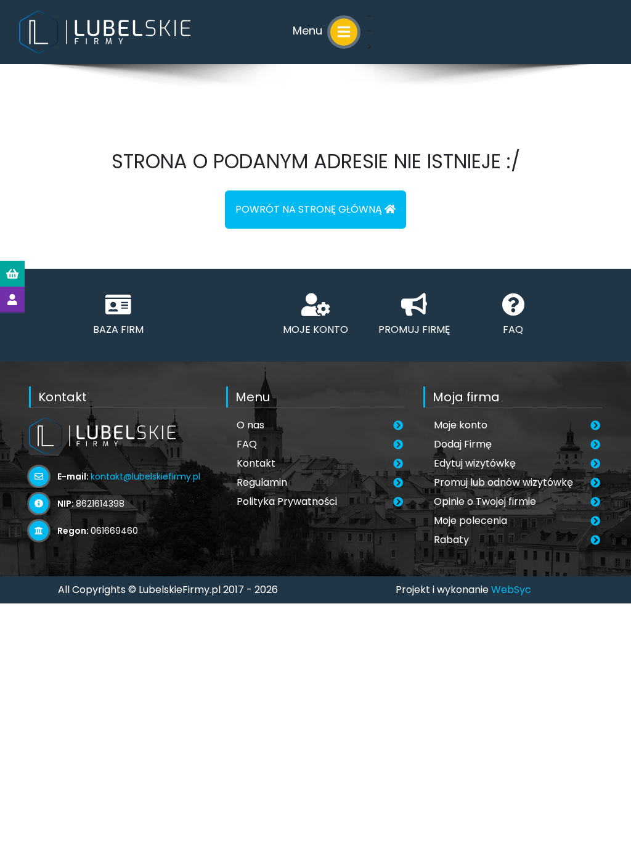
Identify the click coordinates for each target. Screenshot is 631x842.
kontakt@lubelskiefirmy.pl (145, 476)
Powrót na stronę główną (310, 209)
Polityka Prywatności (287, 501)
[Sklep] (12, 274)
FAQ (247, 444)
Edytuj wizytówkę (475, 463)
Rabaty (451, 540)
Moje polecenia (470, 520)
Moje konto (460, 425)
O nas (250, 425)
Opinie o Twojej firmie (485, 501)
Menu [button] (309, 30)
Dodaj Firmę (463, 444)
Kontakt (256, 463)
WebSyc (511, 589)
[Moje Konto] (12, 300)
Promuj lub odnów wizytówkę (503, 482)
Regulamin (262, 482)
